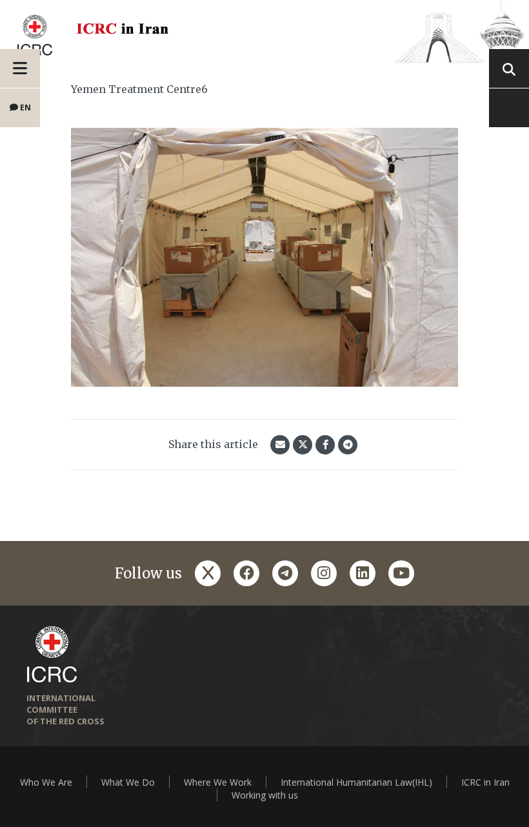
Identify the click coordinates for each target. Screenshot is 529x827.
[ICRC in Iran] (264, 31)
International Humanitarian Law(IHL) (356, 782)
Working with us (265, 795)
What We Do (128, 782)
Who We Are (46, 782)
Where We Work (218, 782)
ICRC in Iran (485, 782)
